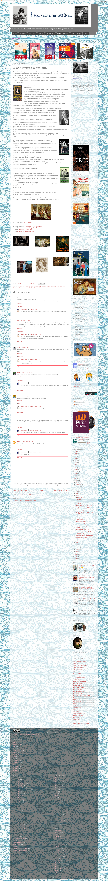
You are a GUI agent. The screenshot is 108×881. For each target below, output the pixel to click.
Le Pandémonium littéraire (79, 681)
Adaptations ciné (17, 744)
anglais (29, 222)
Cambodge (58, 785)
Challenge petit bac (17, 824)
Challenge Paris (17, 812)
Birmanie (57, 783)
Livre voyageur (59, 856)
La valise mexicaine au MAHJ (83, 507)
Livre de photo (58, 850)
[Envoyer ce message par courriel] (38, 284)
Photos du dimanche (60, 812)
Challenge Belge (17, 791)
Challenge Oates (17, 810)
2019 (75, 467)
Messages (77, 401)
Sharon (18, 441)
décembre (78, 482)
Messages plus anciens (61, 491)
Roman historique (59, 866)
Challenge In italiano (18, 802)
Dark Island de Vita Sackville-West (84, 535)
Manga (57, 858)
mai (77, 542)
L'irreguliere (76, 675)
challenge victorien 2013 (25, 229)
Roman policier (38, 288)
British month (21, 286)
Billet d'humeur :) (17, 750)
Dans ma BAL (16, 754)
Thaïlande (57, 816)
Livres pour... (23, 34)
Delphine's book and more (79, 667)
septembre (79, 489)
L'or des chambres (77, 679)
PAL (29, 288)
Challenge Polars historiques (43, 286)
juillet (77, 493)
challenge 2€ (16, 846)
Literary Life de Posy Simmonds (87, 598)
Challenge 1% (16, 779)
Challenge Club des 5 (18, 793)
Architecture (58, 830)
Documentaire (58, 838)
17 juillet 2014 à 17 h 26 (27, 441)
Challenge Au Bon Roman (19, 787)
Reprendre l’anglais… (81, 515)
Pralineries (75, 705)
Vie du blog (15, 766)
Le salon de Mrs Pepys (78, 691)
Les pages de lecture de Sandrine (81, 695)
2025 (75, 453)
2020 (75, 464)
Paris (32, 288)
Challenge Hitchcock (18, 800)
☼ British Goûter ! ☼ (81, 499)
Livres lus (40, 34)
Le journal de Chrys (78, 689)
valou (18, 418)
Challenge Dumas (17, 797)
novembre (78, 484)
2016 (75, 473)
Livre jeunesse (58, 854)
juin (77, 495)
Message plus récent (20, 491)
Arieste (18, 372)
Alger (56, 777)
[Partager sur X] (41, 284)
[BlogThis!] (40, 284)
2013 (75, 480)
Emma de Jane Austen (81, 537)
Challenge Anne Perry (30, 286)
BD (56, 834)
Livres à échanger (76, 34)
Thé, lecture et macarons (79, 713)
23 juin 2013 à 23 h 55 (26, 372)
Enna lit (74, 671)
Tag (14, 764)
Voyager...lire (76, 719)
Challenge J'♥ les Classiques (20, 804)
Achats (14, 742)
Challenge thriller (55, 286)
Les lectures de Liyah (78, 693)
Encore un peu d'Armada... (82, 523)
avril (77, 544)
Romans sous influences (19, 838)
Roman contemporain (60, 864)
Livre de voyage (59, 800)
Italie (56, 793)
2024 (75, 456)
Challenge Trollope (17, 818)
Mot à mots (75, 703)
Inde (56, 791)
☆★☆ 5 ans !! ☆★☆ (84, 609)
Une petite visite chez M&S (82, 529)
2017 (75, 471)
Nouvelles (57, 860)
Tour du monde (16, 844)
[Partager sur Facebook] (43, 284)
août (77, 491)
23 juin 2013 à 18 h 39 (24, 297)
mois (25, 222)
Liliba (74, 697)
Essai (56, 840)
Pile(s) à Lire (32, 34)
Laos (56, 797)
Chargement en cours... (79, 101)
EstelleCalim (24, 309)
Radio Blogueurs (17, 762)
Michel (18, 347)
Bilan (14, 748)
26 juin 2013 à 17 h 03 (35, 430)
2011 (75, 556)
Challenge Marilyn (17, 808)
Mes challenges (50, 34)
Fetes (14, 756)
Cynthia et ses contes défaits (80, 665)
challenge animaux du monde (20, 850)
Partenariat (15, 760)
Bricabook (75, 663)
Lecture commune (59, 844)
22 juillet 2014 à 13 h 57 (36, 452)
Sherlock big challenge (18, 842)
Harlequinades (16, 836)
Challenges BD (16, 830)
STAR (14, 840)
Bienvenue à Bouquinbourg (79, 661)
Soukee (75, 709)
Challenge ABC (16, 781)
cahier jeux (58, 872)
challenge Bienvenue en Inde (20, 848)
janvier (77, 551)
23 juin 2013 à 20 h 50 (26, 347)
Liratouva (75, 699)
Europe (57, 787)
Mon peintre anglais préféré (82, 510)
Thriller (57, 870)
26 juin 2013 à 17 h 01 (35, 383)
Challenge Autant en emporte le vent (22, 789)
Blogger (64, 877)
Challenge (15, 777)
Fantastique (58, 842)
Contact (86, 34)
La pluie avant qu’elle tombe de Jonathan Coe (83, 532)
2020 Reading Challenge (82, 437)
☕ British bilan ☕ (80, 497)
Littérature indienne (60, 846)
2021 (75, 462)
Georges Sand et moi (78, 673)
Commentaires (78, 404)
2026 (75, 451)
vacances (15, 770)
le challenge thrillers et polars (25, 231)
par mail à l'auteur (56, 736)
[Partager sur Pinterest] (44, 284)
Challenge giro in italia (18, 822)
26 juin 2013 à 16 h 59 (35, 334)
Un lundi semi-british (81, 521)
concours (15, 768)
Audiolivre (57, 832)
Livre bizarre (58, 848)
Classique (15, 832)
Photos (57, 810)
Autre (14, 746)
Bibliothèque (58, 781)
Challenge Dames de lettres (20, 796)
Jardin (56, 796)
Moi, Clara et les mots (78, 701)
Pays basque (58, 808)
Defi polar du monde (23, 288)
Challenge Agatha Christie (19, 783)
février (77, 549)
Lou (18, 320)
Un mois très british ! (81, 539)
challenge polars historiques (34, 226)
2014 (75, 478)
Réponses (20, 306)
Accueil (15, 34)
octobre (78, 486)
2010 (75, 558)
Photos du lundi (59, 814)
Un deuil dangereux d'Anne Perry (84, 505)
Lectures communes (63, 34)
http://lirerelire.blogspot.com (35, 732)
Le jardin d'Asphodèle (78, 687)
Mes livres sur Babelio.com (81, 724)
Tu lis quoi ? (76, 717)
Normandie (58, 802)
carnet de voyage (59, 820)
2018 (75, 469)
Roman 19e (58, 862)
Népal (56, 804)
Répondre (19, 303)
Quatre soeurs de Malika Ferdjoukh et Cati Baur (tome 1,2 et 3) (86, 589)
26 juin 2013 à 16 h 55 (35, 309)
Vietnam (57, 818)
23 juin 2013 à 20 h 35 (24, 320)
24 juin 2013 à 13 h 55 (31, 396)
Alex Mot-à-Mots (21, 396)
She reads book (77, 707)
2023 (75, 458)
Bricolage (15, 752)
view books (90, 369)
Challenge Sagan (17, 816)
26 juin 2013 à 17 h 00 (35, 359)
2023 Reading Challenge (82, 362)
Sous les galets (76, 711)
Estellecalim (80, 364)
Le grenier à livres (77, 685)
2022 (75, 460)
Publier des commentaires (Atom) (28, 494)
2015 (75, 476)
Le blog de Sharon (77, 683)
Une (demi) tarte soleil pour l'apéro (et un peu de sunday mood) (86, 577)
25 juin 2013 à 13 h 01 (25, 418)
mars (77, 547)
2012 (75, 554)
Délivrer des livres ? (78, 669)
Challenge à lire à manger (19, 828)
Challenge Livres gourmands (20, 806)
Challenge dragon (17, 820)
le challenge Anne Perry (32, 228)
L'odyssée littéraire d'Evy (79, 677)
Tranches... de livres (78, 715)
